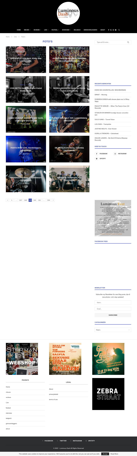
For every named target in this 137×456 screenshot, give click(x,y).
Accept (105, 454)
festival (8, 408)
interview (9, 413)
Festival (55, 30)
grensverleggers (11, 423)
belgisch (8, 418)
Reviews (37, 30)
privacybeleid (53, 394)
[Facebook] (108, 30)
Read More (114, 454)
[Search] (119, 30)
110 (35, 200)
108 (25, 200)
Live (45, 30)
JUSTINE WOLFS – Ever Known (106, 129)
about (8, 429)
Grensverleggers (90, 30)
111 (39, 200)
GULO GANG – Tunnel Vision (105, 119)
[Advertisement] (113, 63)
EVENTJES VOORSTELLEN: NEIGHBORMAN (110, 90)
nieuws (26, 30)
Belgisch (77, 30)
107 (20, 200)
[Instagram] (113, 30)
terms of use (53, 399)
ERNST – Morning (101, 95)
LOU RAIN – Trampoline (103, 124)
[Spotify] (115, 30)
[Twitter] (111, 30)
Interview (65, 30)
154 (48, 200)
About (102, 30)
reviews (8, 397)
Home (19, 30)
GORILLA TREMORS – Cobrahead (106, 133)
